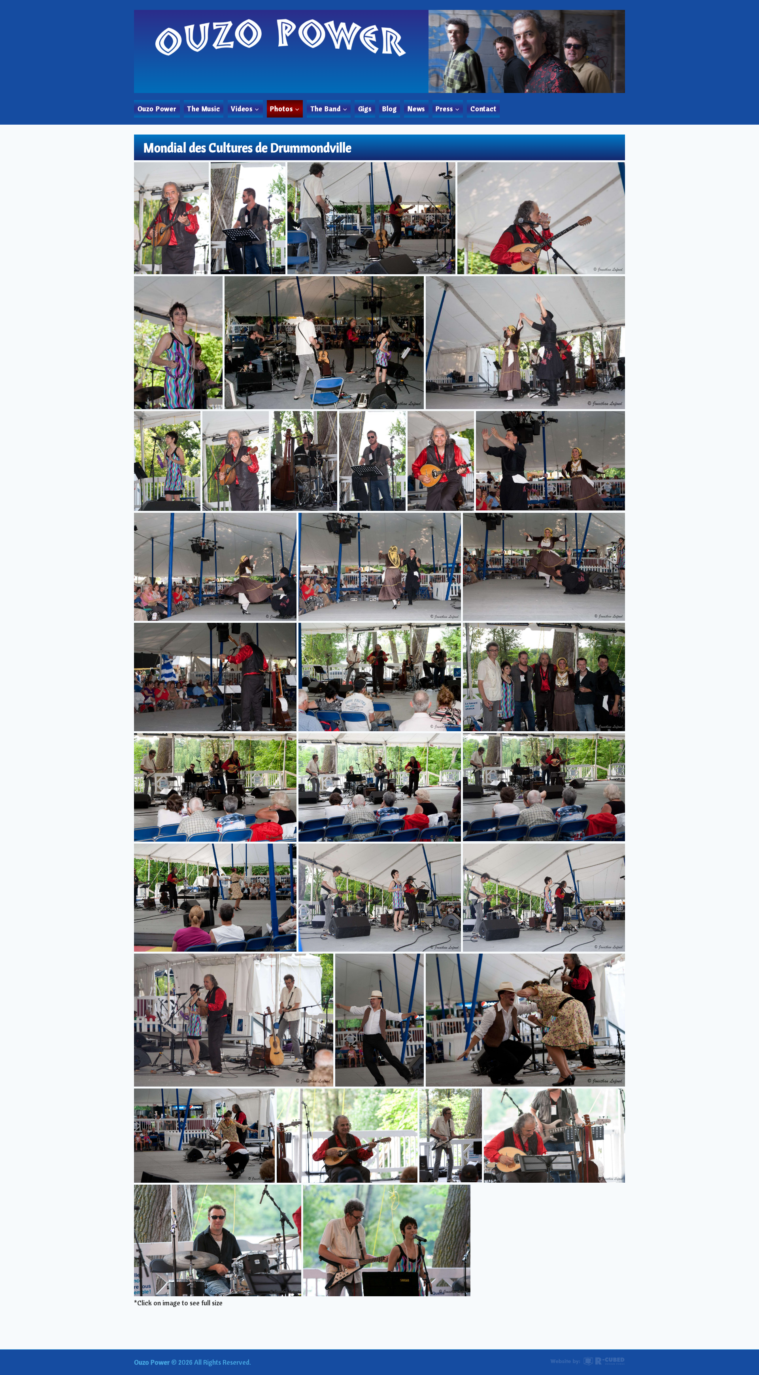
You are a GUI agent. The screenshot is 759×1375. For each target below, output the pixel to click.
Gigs (365, 108)
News (416, 108)
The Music (203, 108)
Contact (483, 108)
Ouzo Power (157, 108)
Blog (389, 108)
